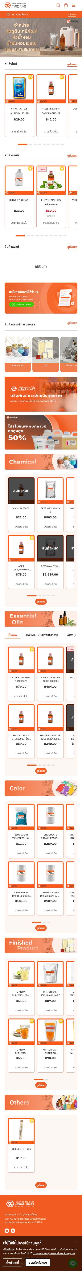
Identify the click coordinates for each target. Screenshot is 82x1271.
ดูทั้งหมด (72, 14)
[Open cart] (66, 5)
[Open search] (58, 5)
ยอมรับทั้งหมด (38, 1262)
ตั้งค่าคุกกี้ (12, 1262)
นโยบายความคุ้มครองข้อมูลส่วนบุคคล (54, 1253)
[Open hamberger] (73, 5)
